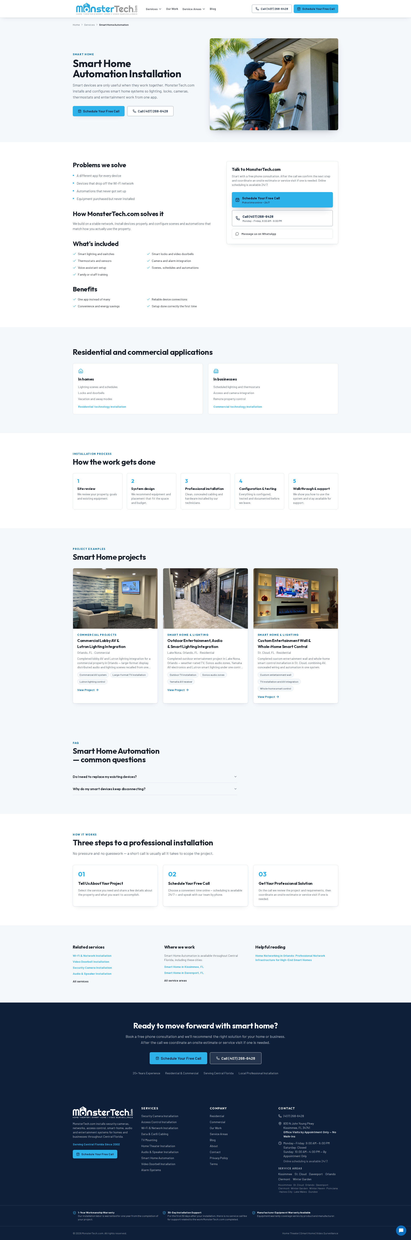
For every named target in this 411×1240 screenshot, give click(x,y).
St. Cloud (301, 1174)
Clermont (284, 1179)
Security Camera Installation (92, 967)
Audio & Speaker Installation (92, 973)
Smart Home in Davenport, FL (184, 972)
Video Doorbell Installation (91, 961)
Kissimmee (285, 1174)
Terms (214, 1164)
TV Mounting (149, 1140)
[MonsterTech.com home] (107, 8)
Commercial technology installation (237, 406)
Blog (213, 8)
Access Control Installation (159, 1122)
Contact (215, 1152)
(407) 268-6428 (293, 1116)
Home (76, 24)
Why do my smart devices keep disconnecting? (109, 789)
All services (80, 981)
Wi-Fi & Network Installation (92, 955)
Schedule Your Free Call (318, 8)
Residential (217, 1116)
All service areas (175, 980)
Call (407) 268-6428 (274, 8)
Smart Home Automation (157, 1158)
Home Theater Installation (158, 1146)
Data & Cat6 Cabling (154, 1134)
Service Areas (191, 9)
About (214, 1146)
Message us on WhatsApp (258, 234)
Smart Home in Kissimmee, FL (184, 966)
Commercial (217, 1122)
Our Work (172, 8)
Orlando (330, 1174)
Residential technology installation (102, 406)
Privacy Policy (219, 1158)
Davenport (316, 1174)
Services (152, 9)
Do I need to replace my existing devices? (105, 776)
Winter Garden (302, 1179)
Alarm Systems (151, 1170)
